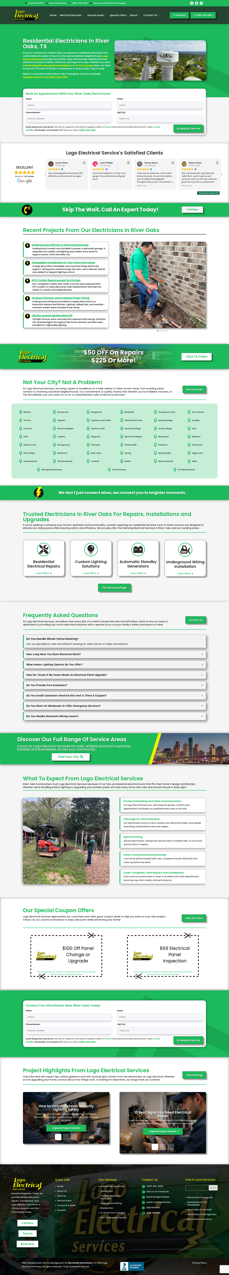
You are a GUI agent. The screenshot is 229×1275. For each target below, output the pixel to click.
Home (53, 15)
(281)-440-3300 (80, 3)
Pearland (95, 445)
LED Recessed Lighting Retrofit (52, 315)
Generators (106, 1191)
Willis (194, 461)
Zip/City (121, 112)
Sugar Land (197, 453)
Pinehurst (163, 445)
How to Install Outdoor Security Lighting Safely (66, 1108)
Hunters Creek (98, 428)
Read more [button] (53, 185)
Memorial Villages (133, 436)
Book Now (179, 15)
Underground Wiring (111, 1203)
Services (61, 1195)
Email (119, 99)
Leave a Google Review (158, 1202)
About (133, 15)
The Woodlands (64, 461)
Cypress (61, 420)
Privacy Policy (199, 1262)
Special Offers (118, 15)
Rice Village (29, 453)
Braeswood (62, 412)
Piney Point (197, 445)
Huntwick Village (133, 428)
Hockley (196, 420)
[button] (221, 174)
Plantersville (131, 445)
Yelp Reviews (153, 1207)
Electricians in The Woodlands (197, 1203)
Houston (27, 428)
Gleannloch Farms (133, 420)
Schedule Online (32, 77)
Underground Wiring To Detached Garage (60, 245)
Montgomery (63, 445)
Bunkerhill (129, 412)
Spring (128, 453)
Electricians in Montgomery (202, 1214)
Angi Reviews (153, 1212)
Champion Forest (166, 412)
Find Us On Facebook (157, 1191)
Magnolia (95, 436)
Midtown (196, 436)
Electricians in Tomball (199, 1209)
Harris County (119, 469)
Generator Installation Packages (110, 3)
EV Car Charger (84, 65)
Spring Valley (164, 453)
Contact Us (150, 15)
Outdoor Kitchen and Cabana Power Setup (61, 298)
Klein (25, 436)
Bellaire (27, 412)
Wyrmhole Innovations (80, 1262)
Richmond (62, 453)
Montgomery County (52, 469)
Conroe (27, 420)
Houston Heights (65, 428)
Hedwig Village (165, 420)
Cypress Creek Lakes (101, 420)
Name (29, 99)
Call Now (27, 1223)
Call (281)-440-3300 (56, 77)
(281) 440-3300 (154, 1186)
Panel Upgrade (33, 65)
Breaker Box (106, 1208)
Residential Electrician (112, 1186)
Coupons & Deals (66, 1205)
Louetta (61, 436)
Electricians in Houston (199, 1219)
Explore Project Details (66, 1128)
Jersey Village (165, 428)
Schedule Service (188, 128)
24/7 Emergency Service (113, 1217)
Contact (61, 1210)
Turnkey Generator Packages (110, 1197)
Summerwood (30, 461)
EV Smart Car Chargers (112, 1212)
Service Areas (95, 15)
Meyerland (163, 436)
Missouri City (29, 445)
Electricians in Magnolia (200, 1197)
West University (165, 461)
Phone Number (33, 112)
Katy (194, 428)
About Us (62, 1191)
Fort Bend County (186, 469)
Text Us (27, 1233)
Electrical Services (70, 15)
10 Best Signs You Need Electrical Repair (162, 1114)
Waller (128, 461)
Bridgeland (96, 412)
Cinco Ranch (198, 412)
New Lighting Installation (57, 65)
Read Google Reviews (157, 1196)
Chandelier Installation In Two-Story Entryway (63, 262)
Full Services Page (114, 588)
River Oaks (96, 453)
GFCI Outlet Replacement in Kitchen (56, 280)
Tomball (95, 461)
